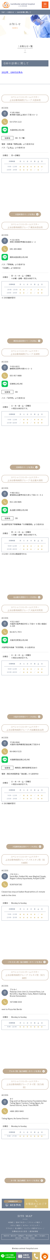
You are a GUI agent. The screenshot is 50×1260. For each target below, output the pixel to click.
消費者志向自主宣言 (19, 1231)
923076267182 (16, 884)
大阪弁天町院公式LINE (19, 640)
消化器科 (42, 1235)
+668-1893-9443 (17, 1111)
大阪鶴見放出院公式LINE (20, 759)
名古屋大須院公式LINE (19, 510)
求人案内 (18, 1228)
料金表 (32, 1238)
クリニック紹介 (34, 1222)
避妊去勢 (18, 1238)
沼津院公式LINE (16, 383)
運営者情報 (33, 1231)
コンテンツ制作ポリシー (33, 1228)
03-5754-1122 (16, 121)
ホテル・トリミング (30, 1225)
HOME (11, 1222)
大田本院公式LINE (17, 130)
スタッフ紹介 (15, 1225)
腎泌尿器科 (29, 1235)
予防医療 (25, 1238)
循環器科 (21, 1235)
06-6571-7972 (16, 632)
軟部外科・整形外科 (10, 1235)
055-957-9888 (16, 375)
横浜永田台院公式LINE (19, 257)
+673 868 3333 (16, 1002)
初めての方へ (21, 1222)
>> (11, 12)
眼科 (36, 1235)
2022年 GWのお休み (12, 72)
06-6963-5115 (16, 751)
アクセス (9, 1228)
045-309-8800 (16, 249)
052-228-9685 (16, 502)
